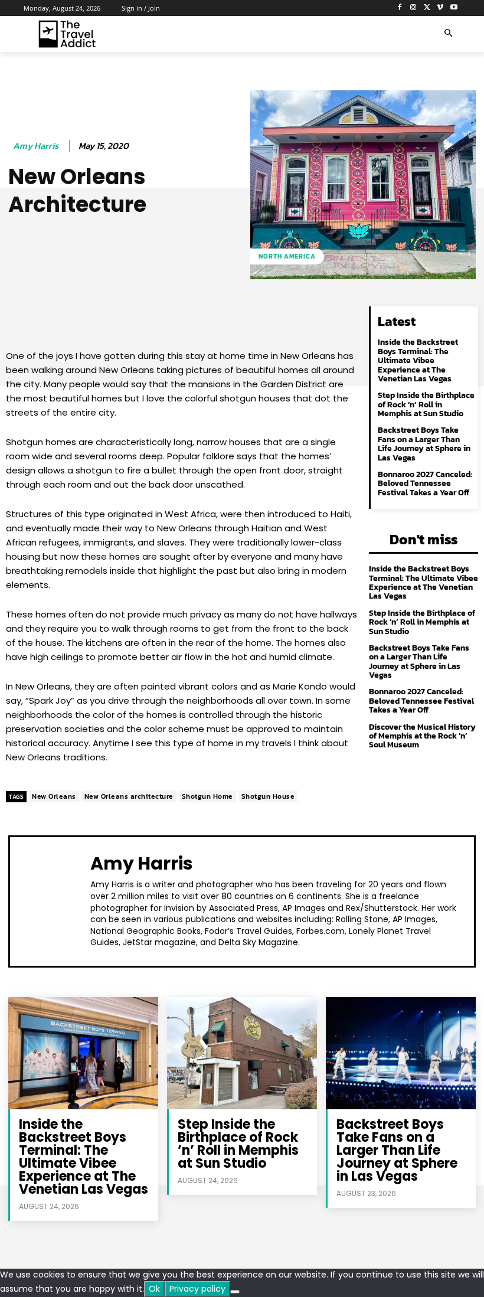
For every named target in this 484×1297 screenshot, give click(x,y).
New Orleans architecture (129, 796)
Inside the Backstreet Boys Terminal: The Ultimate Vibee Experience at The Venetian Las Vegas (418, 360)
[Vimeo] (440, 8)
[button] (448, 34)
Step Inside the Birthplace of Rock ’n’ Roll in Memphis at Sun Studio (426, 404)
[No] (235, 1291)
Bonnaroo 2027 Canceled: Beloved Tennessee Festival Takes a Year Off (425, 483)
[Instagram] (413, 8)
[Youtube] (453, 8)
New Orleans (54, 796)
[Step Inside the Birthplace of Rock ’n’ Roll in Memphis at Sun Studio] (242, 1053)
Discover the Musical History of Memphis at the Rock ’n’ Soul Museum (422, 736)
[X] (427, 8)
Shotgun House (268, 796)
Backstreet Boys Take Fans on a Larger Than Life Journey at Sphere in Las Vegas (424, 443)
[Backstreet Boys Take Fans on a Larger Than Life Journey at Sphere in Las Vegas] (401, 1053)
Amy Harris (35, 146)
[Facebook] (400, 8)
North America (287, 256)
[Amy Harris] (53, 900)
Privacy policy (197, 1289)
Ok (154, 1289)
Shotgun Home (207, 796)
